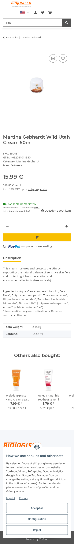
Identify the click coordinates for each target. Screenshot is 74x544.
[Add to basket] (6, 49)
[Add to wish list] (63, 58)
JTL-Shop (43, 539)
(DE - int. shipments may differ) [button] (21, 209)
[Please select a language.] (24, 13)
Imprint (10, 498)
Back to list (12, 37)
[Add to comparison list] (53, 58)
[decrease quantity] (7, 226)
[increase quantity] (66, 226)
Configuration (37, 519)
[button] (35, 12)
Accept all (37, 508)
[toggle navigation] (5, 2)
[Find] (66, 23)
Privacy (23, 498)
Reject (37, 530)
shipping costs (37, 189)
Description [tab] (12, 258)
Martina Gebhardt (27, 161)
